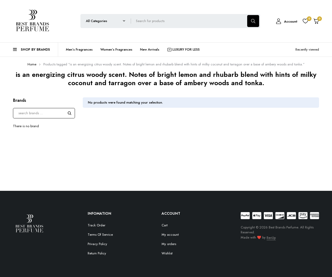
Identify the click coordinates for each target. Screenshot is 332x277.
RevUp (271, 237)
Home (31, 64)
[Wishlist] (305, 21)
